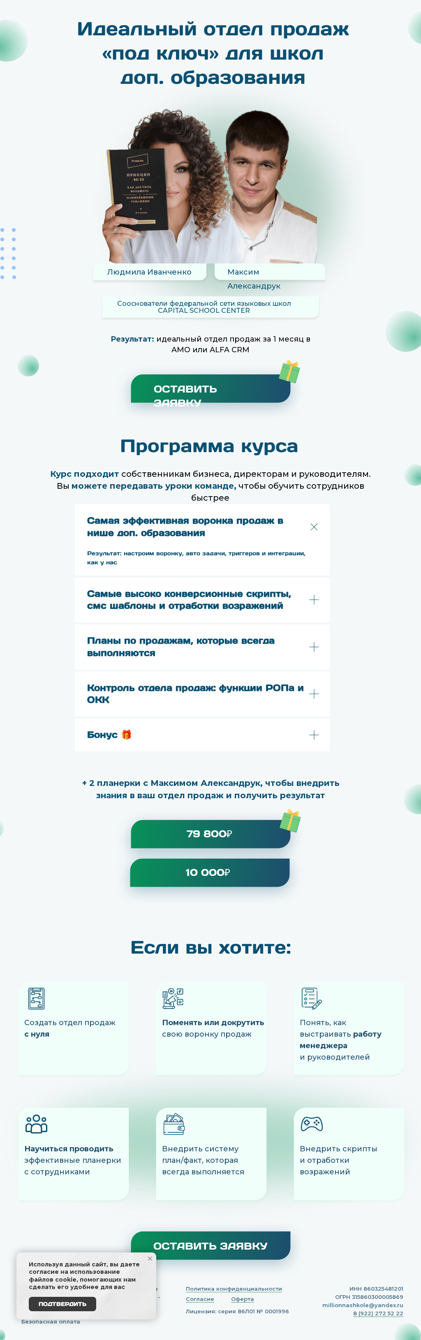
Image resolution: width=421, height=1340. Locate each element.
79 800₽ (209, 833)
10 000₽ (208, 872)
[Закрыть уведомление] (150, 1259)
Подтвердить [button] (62, 1304)
